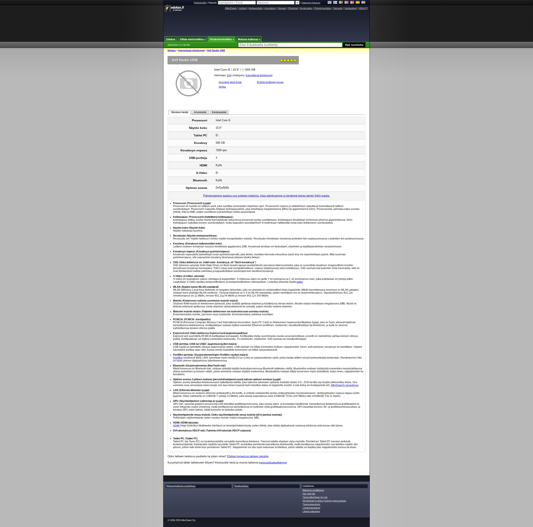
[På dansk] (352, 3)
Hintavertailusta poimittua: (181, 486)
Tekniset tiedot (179, 112)
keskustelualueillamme (273, 462)
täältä (299, 281)
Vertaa (222, 86)
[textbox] (290, 44)
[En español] (358, 3)
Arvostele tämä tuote (230, 82)
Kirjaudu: (213, 2)
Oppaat (282, 8)
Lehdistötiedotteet (311, 508)
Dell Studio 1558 (216, 50)
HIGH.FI (363, 8)
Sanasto (337, 8)
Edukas (172, 50)
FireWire (178, 357)
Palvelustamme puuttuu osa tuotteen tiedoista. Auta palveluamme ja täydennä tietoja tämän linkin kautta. (266, 195)
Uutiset (243, 8)
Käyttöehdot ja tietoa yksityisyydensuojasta (324, 501)
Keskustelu (306, 8)
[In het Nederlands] (363, 3)
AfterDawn (231, 8)
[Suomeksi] (335, 3)
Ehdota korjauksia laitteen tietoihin (248, 456)
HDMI (176, 425)
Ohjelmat (293, 8)
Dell (229, 75)
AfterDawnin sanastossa (344, 385)
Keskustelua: (241, 486)
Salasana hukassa (310, 2)
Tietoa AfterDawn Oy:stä (315, 497)
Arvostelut (270, 8)
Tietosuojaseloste (311, 504)
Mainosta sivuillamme (313, 490)
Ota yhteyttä (309, 493)
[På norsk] (347, 3)
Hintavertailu (255, 8)
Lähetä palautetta (311, 511)
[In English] (330, 3)
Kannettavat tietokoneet (191, 50)
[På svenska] (341, 3)
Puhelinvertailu (322, 8)
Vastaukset (350, 8)
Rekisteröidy (200, 2)
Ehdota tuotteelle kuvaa (270, 82)
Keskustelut (219, 112)
